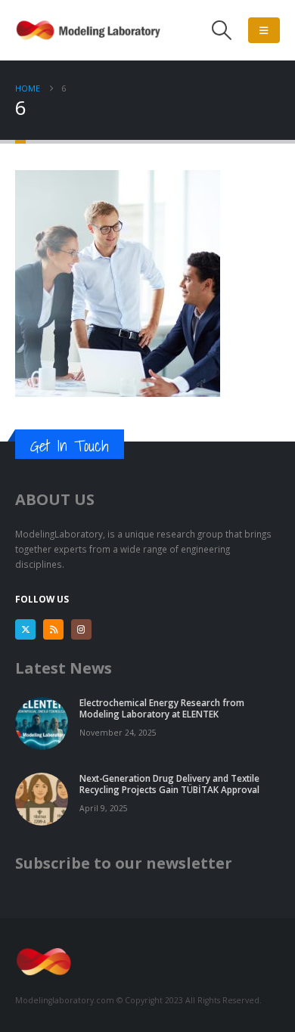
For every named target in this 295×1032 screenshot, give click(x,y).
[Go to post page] (41, 722)
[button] (222, 30)
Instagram (81, 629)
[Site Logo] (90, 30)
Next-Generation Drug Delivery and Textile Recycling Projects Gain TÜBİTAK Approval (169, 783)
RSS (53, 629)
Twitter (25, 629)
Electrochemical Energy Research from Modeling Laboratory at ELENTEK (161, 708)
